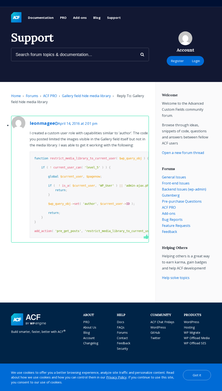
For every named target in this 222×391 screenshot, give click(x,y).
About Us (89, 327)
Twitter (155, 338)
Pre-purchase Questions (182, 201)
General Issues (174, 177)
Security (122, 348)
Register (177, 61)
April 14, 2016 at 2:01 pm (77, 123)
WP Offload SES (195, 343)
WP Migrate (192, 332)
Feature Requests (176, 225)
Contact (122, 338)
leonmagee (42, 123)
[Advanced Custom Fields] (16, 17)
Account (89, 338)
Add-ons (80, 17)
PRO (63, 17)
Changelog (90, 343)
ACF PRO (50, 95)
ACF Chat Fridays (162, 322)
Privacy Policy (116, 377)
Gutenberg (171, 195)
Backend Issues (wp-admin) (184, 189)
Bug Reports (172, 219)
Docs (120, 322)
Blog (97, 17)
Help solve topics (175, 277)
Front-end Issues (175, 183)
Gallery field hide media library (86, 95)
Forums (32, 95)
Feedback (169, 231)
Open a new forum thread (183, 152)
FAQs (120, 327)
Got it (197, 375)
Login (196, 61)
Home (16, 95)
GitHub (155, 332)
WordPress (158, 327)
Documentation (41, 17)
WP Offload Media (197, 338)
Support (114, 17)
